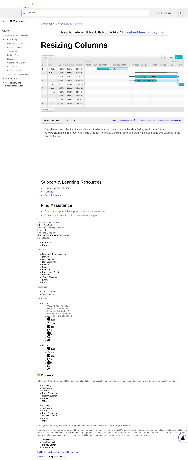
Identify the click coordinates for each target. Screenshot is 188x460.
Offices (45, 401)
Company (46, 386)
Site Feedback (48, 442)
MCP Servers (43, 235)
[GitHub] (48, 337)
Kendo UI (41, 230)
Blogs (44, 267)
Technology (47, 388)
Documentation (49, 259)
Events (45, 280)
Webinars (46, 270)
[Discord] (48, 341)
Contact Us (47, 303)
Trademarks (75, 433)
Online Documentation (57, 188)
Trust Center (47, 447)
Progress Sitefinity (56, 457)
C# (66, 121)
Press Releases (49, 393)
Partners (46, 275)
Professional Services (52, 272)
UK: (57, 308)
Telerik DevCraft (44, 225)
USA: (57, 306)
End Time (70, 65)
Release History (49, 262)
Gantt (59, 23)
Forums (48, 191)
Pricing (45, 245)
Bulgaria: (59, 313)
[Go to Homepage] (33, 7)
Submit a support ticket (57, 211)
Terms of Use (48, 440)
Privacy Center (49, 445)
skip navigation (25, 7)
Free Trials (47, 242)
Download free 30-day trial (143, 32)
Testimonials (48, 294)
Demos (45, 257)
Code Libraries (52, 195)
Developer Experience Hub (54, 254)
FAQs (44, 282)
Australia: (59, 316)
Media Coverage (49, 396)
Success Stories (49, 291)
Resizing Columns (72, 23)
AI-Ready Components (60, 235)
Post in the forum (54, 215)
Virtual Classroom (50, 277)
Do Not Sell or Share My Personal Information (57, 452)
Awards (45, 391)
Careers (45, 398)
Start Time (62, 65)
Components (48, 23)
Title (50, 65)
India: (58, 311)
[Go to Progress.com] (45, 376)
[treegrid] (62, 88)
